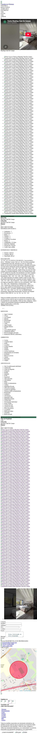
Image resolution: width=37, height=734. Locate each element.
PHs (2, 718)
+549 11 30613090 (7, 646)
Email (2, 630)
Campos (3, 717)
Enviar (2, 638)
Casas (3, 712)
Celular (3, 629)
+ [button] (3, 650)
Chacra (3, 720)
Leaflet (20, 690)
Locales (3, 715)
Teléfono (3, 625)
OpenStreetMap (27, 690)
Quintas (3, 714)
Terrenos (3, 709)
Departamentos (5, 711)
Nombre (3, 623)
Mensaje (3, 636)
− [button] (3, 653)
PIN (2, 627)
